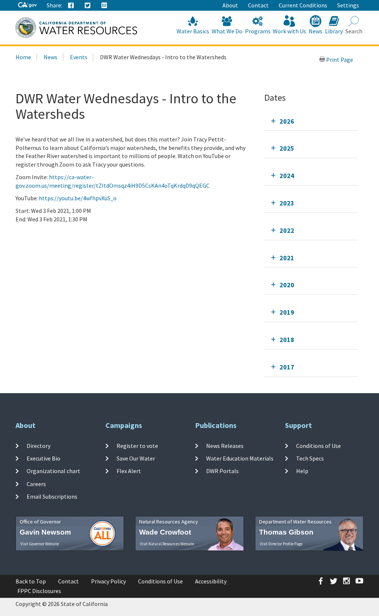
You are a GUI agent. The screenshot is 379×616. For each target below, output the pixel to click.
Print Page (339, 59)
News (315, 31)
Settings (348, 5)
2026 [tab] (286, 121)
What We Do (227, 31)
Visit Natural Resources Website (167, 543)
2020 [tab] (286, 285)
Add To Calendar (47, 234)
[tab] (311, 121)
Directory (38, 445)
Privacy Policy (108, 581)
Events (78, 57)
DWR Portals (222, 471)
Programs (258, 31)
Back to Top (31, 581)
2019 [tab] (286, 312)
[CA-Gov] (27, 5)
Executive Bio (43, 458)
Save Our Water (136, 458)
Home (23, 57)
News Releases (225, 445)
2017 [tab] (286, 367)
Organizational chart (53, 471)
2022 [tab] (286, 230)
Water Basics (193, 31)
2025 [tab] (286, 148)
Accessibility (211, 581)
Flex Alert (129, 471)
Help (302, 471)
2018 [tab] (286, 339)
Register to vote (137, 445)
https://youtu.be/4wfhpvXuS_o (78, 198)
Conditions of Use (318, 445)
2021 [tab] (286, 258)
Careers (36, 483)
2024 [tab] (286, 175)
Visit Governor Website (39, 543)
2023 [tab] (286, 203)
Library (334, 31)
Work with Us (289, 31)
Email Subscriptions (52, 496)
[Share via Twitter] (87, 5)
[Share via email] (104, 5)
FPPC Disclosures (39, 591)
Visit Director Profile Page (281, 543)
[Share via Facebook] (71, 5)
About (230, 5)
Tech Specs (310, 458)
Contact (258, 5)
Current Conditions (303, 5)
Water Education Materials (240, 458)
